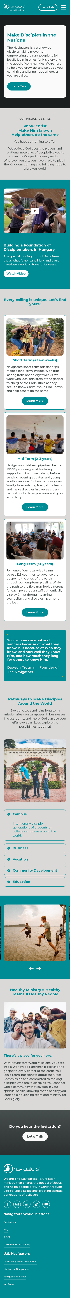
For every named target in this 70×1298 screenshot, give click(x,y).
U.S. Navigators (17, 1254)
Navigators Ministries (15, 1277)
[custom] (7, 1204)
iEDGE (7, 1237)
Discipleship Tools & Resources (20, 1262)
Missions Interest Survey (17, 1245)
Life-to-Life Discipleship (16, 1269)
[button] (31, 968)
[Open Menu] (63, 7)
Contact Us (10, 1222)
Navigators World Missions (26, 1214)
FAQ (6, 1230)
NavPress (9, 1284)
